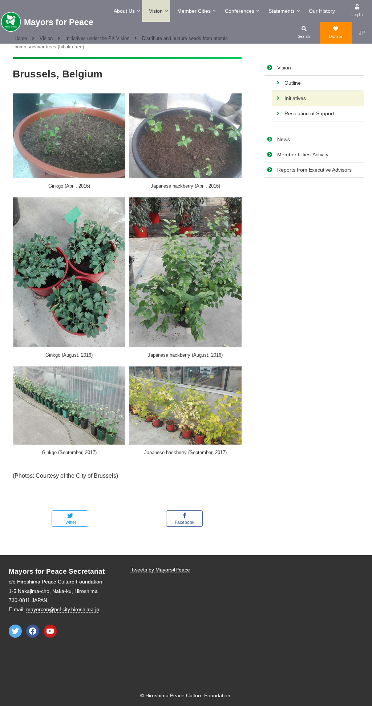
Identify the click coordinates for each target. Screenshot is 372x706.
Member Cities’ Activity (302, 154)
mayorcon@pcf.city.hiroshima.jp (62, 609)
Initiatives (295, 98)
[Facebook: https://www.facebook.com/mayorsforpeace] (32, 631)
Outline (292, 83)
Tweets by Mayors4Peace (160, 570)
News (283, 139)
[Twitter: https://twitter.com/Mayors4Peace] (15, 631)
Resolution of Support (309, 113)
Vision (284, 68)
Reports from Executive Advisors (314, 170)
